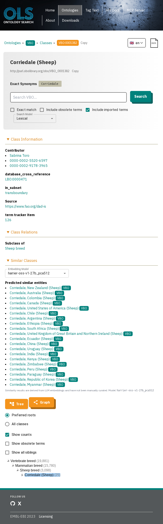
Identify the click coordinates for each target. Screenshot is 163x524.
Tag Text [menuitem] (92, 10)
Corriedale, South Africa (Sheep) (38, 328)
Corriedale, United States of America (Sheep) (48, 308)
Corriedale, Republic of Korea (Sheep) (43, 379)
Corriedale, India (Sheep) (33, 354)
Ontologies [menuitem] (70, 10)
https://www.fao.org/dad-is (25, 206)
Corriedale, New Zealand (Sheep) (39, 288)
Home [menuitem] (50, 10)
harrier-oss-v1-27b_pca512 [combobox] (29, 273)
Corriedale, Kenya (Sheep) (34, 359)
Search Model (24, 114)
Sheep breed (15, 248)
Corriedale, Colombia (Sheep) (36, 298)
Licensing (46, 516)
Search (140, 96)
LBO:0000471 (16, 179)
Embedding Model (18, 268)
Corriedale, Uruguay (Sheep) (36, 349)
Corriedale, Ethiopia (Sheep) (35, 323)
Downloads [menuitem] (70, 20)
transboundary (16, 193)
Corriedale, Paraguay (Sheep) (36, 374)
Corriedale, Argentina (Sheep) (36, 318)
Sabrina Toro (19, 155)
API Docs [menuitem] (113, 10)
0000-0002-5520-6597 (29, 160)
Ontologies (12, 43)
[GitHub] (12, 503)
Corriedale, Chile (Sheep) (33, 313)
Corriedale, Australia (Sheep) (36, 293)
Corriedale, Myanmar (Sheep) (36, 384)
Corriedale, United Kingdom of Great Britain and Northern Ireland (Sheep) (70, 333)
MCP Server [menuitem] (136, 10)
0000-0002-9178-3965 (29, 165)
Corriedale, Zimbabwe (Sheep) (37, 364)
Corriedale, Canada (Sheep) (35, 303)
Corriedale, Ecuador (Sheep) (35, 339)
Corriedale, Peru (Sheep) (33, 369)
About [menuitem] (50, 20)
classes (46, 43)
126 (8, 220)
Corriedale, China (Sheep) (33, 344)
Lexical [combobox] (22, 118)
